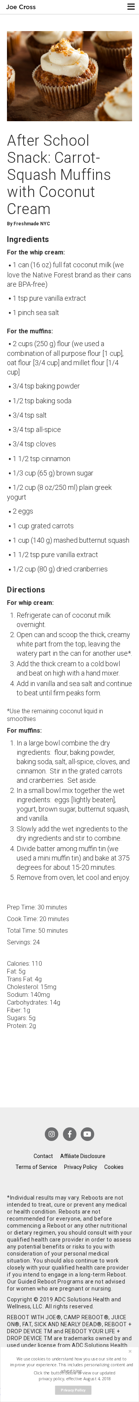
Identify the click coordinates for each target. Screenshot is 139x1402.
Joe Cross (21, 7)
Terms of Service (36, 1167)
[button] (72, 1365)
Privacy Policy (80, 1167)
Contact (43, 1156)
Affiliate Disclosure (82, 1156)
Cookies (114, 1167)
